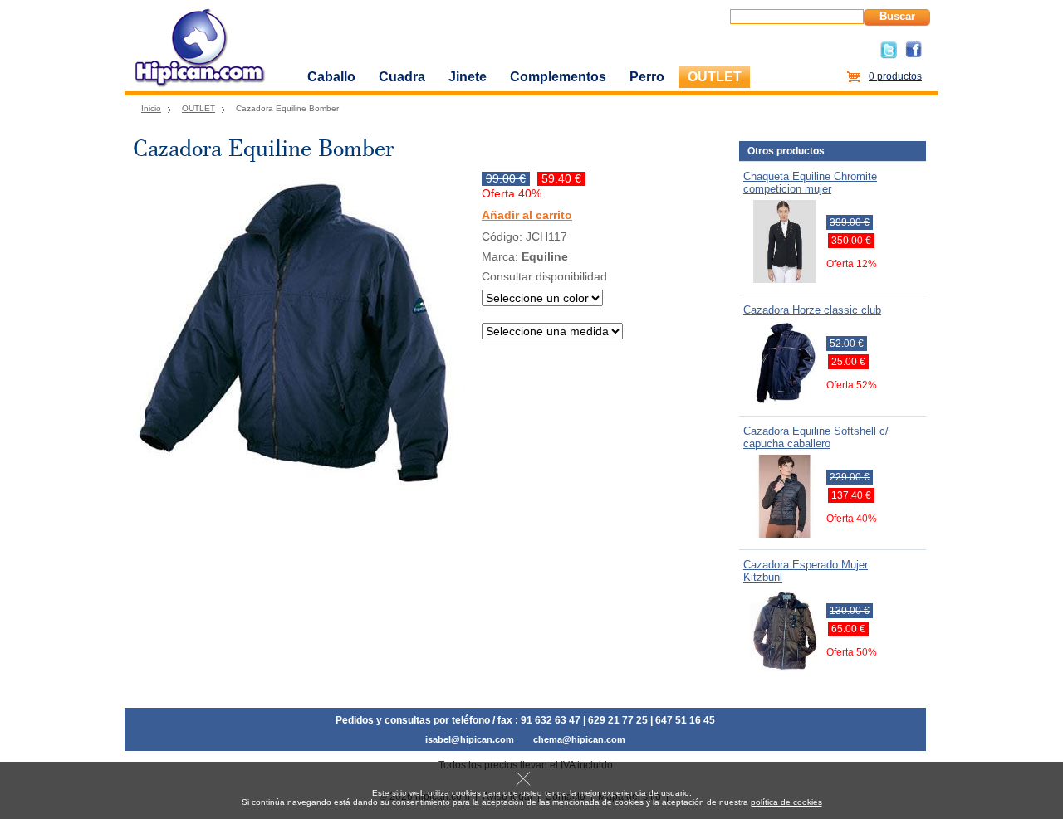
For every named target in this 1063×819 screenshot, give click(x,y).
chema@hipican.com (579, 739)
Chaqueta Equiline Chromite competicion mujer (810, 182)
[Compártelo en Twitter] (888, 55)
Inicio (151, 108)
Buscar (897, 16)
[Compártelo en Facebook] (913, 55)
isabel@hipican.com (469, 739)
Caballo (331, 77)
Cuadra (402, 77)
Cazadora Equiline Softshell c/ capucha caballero (816, 437)
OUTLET (715, 77)
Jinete (467, 77)
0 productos (895, 76)
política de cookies (786, 802)
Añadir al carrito (527, 215)
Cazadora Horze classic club (812, 310)
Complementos (558, 77)
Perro (646, 77)
